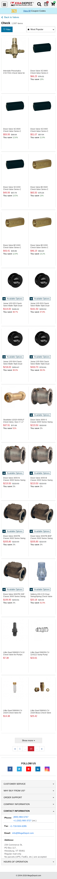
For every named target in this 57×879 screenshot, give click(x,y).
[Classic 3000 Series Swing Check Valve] (42, 397)
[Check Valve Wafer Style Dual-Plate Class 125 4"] (15, 338)
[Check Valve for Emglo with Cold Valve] (15, 48)
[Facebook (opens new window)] (10, 769)
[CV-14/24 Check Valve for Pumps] (15, 687)
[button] (15, 748)
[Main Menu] (4, 4)
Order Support (13, 797)
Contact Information (17, 811)
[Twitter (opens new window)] (19, 769)
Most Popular (37, 29)
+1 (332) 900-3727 (22, 820)
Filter (8, 29)
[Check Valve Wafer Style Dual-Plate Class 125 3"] (42, 280)
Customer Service (15, 784)
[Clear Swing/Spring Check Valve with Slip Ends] (42, 571)
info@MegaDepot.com (23, 833)
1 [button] (20, 749)
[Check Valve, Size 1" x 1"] (15, 397)
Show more (27, 740)
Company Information (17, 804)
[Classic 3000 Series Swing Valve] (42, 513)
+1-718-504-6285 (18, 826)
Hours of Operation (16, 862)
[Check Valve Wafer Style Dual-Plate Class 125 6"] (42, 338)
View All (27, 11)
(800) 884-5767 (20, 817)
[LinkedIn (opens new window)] (37, 769)
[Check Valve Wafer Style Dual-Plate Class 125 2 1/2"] (15, 280)
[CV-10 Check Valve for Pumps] (15, 629)
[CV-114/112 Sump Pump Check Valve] (42, 629)
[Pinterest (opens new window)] (28, 769)
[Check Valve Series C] (42, 48)
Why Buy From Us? (14, 790)
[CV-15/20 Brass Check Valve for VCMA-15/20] (42, 687)
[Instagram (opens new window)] (47, 769)
